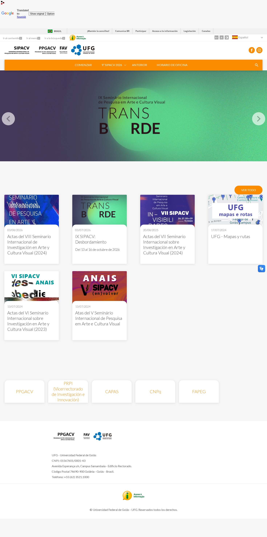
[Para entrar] (2, 3)
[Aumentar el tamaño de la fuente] (217, 37)
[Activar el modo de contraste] (227, 37)
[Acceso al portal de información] (133, 499)
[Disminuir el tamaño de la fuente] (222, 37)
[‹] (8, 118)
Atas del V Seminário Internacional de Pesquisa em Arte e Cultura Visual (98, 318)
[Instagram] (259, 50)
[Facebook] (252, 50)
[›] (258, 118)
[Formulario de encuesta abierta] (256, 65)
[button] (112, 65)
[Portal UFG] (82, 54)
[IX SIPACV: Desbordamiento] (133, 115)
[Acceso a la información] (78, 38)
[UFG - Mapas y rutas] (235, 211)
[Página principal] (17, 53)
